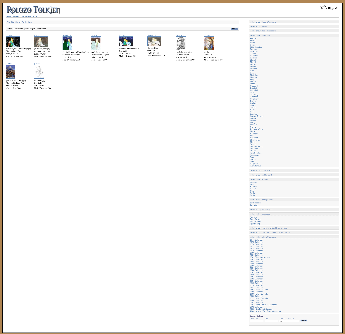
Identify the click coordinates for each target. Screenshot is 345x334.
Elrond (253, 62)
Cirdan (253, 53)
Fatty (252, 71)
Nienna (253, 127)
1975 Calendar (256, 242)
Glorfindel (254, 97)
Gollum (253, 101)
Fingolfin (253, 77)
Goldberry (254, 99)
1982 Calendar (256, 259)
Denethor (254, 56)
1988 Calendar (256, 270)
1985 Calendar (256, 264)
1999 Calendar (256, 296)
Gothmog (254, 103)
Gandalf (253, 88)
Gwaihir (253, 107)
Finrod (253, 81)
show (258, 22)
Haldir (252, 110)
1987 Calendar (256, 268)
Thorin (253, 151)
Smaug (253, 144)
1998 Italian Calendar (259, 294)
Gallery (16, 16)
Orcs (252, 191)
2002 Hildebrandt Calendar (261, 309)
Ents (252, 184)
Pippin (252, 131)
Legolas (253, 114)
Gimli (252, 92)
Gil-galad (254, 90)
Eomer (253, 64)
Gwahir (253, 105)
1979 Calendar (256, 251)
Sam (252, 135)
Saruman (254, 138)
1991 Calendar (256, 277)
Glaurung (254, 94)
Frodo (252, 84)
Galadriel (254, 86)
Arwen (253, 40)
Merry (252, 123)
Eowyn (253, 66)
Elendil (253, 60)
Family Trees (255, 221)
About (35, 16)
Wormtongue (255, 166)
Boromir (253, 49)
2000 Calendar (256, 300)
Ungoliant (254, 164)
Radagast (254, 133)
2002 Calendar (256, 307)
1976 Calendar (256, 244)
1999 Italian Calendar (259, 298)
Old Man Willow (256, 129)
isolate (253, 22)
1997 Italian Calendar (259, 290)
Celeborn (254, 51)
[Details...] (10, 35)
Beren (252, 45)
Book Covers (255, 219)
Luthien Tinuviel (256, 116)
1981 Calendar (256, 255)
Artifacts (253, 217)
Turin (252, 161)
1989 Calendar (256, 272)
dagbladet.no (255, 203)
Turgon (253, 159)
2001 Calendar (256, 302)
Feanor (253, 73)
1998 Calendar (256, 292)
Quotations (26, 16)
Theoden (254, 148)
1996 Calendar (256, 285)
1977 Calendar (256, 246)
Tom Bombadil (256, 153)
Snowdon (254, 205)
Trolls (252, 193)
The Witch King (256, 146)
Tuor (252, 157)
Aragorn (253, 38)
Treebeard (254, 155)
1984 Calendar (256, 261)
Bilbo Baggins (256, 47)
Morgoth (253, 125)
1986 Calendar (256, 266)
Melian (253, 120)
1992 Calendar (256, 279)
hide (258, 35)
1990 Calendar (256, 274)
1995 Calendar (256, 283)
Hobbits (253, 186)
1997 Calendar (256, 287)
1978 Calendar (256, 248)
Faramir (253, 69)
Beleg (252, 43)
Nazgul (253, 189)
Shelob (253, 142)
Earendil (253, 58)
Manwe (253, 118)
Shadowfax (255, 140)
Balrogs (253, 182)
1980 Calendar (256, 253)
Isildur (252, 112)
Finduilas (254, 75)
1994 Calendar (256, 281)
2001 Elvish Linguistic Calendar (263, 305)
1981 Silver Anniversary (260, 257)
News (8, 16)
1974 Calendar (256, 240)
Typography (255, 223)
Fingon (253, 79)
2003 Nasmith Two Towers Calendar (265, 311)
